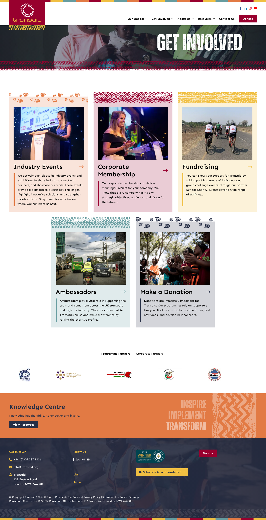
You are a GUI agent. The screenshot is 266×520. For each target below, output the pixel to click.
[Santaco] (169, 374)
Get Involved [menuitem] (161, 18)
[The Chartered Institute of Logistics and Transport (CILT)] (68, 374)
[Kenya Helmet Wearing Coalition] (119, 374)
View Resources (23, 424)
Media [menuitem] (77, 482)
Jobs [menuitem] (75, 474)
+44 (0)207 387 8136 (27, 459)
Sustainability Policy (114, 497)
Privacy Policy (92, 497)
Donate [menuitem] (248, 18)
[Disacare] (24, 374)
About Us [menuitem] (184, 18)
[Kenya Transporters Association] (214, 374)
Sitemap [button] (134, 497)
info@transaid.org (26, 467)
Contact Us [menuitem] (227, 18)
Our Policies (74, 497)
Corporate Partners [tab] (149, 353)
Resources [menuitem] (205, 18)
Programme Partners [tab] (115, 353)
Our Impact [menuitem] (136, 18)
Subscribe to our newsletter (162, 472)
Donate (208, 453)
